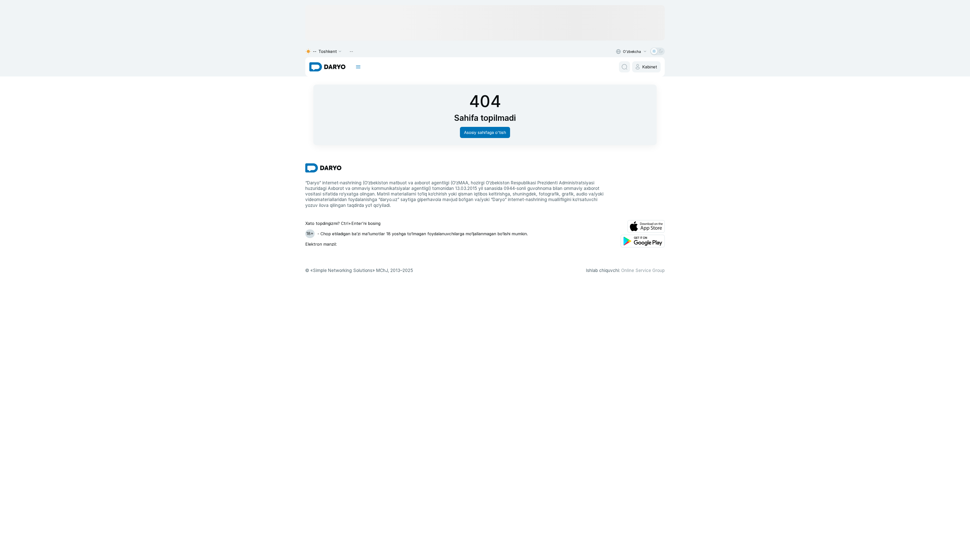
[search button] (624, 66)
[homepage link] (327, 66)
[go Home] (323, 167)
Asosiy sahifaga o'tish (485, 132)
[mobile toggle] (358, 67)
